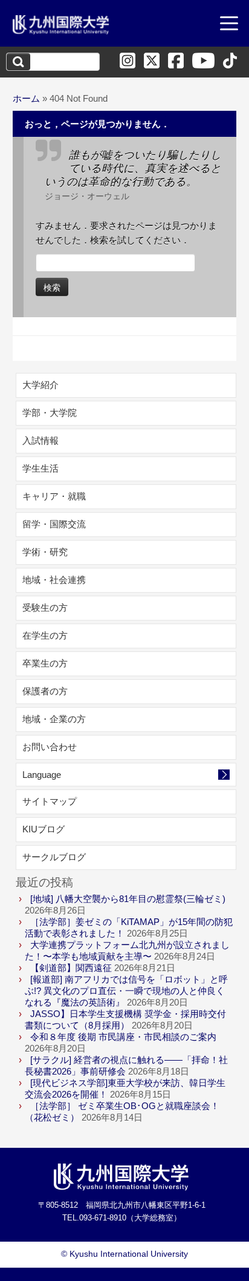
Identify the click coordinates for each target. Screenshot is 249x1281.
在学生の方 (45, 635)
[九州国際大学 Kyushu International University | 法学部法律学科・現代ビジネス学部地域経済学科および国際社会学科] (61, 25)
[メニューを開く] (229, 25)
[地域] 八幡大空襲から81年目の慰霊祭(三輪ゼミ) (127, 899)
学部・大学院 (49, 412)
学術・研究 (45, 552)
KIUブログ (43, 829)
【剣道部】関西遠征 (71, 968)
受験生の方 (45, 607)
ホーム (26, 98)
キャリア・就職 (54, 496)
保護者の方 (45, 691)
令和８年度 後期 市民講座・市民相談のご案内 (123, 1037)
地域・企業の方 (54, 719)
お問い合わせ (49, 747)
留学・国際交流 (54, 524)
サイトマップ (49, 801)
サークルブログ (54, 857)
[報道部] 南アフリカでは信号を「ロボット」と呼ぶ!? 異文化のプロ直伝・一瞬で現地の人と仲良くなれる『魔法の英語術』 (126, 990)
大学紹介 (40, 385)
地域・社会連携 (54, 580)
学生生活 (40, 468)
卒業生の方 (45, 663)
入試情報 (40, 440)
